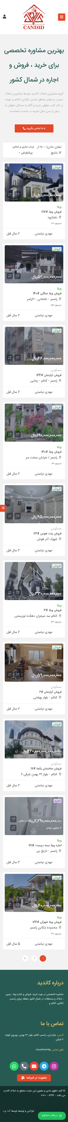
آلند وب (7, 1111)
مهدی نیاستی (43, 233)
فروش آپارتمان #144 (48, 375)
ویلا (59, 207)
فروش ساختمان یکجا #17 (46, 768)
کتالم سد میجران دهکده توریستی (36, 616)
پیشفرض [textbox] (27, 152)
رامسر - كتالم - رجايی (43, 381)
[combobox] (25, 152)
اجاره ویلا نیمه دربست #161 (45, 845)
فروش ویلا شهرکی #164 (47, 922)
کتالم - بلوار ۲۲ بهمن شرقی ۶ (39, 774)
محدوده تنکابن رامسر (43, 927)
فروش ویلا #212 (51, 212)
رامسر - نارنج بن (46, 851)
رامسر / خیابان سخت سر (41, 457)
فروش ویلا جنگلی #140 (47, 293)
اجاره (57, 801)
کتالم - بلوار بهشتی (45, 697)
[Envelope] (34, 1066)
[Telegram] (44, 1066)
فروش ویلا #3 (52, 610)
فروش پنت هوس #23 (47, 533)
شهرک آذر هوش (47, 539)
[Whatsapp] (14, 1066)
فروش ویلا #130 (51, 451)
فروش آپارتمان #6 (50, 692)
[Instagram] (54, 1066)
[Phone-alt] (24, 1066)
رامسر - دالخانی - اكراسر (42, 299)
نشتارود (52, 217)
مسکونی (56, 370)
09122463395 (43, 1050)
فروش (57, 167)
